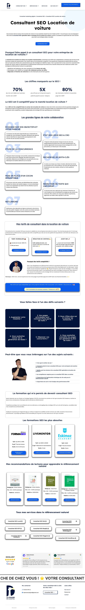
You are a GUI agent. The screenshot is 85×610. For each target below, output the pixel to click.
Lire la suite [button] (25, 566)
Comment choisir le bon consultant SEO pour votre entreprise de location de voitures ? (56, 366)
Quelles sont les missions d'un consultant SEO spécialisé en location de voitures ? (55, 371)
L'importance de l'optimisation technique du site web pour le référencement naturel (53, 378)
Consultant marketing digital (27, 16)
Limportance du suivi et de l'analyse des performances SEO (53, 381)
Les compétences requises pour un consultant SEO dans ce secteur (55, 374)
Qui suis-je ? (54, 6)
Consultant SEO (20, 6)
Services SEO (33, 6)
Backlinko (64, 276)
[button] (57, 362)
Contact (66, 594)
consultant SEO (17, 35)
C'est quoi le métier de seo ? (44, 363)
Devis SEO (44, 6)
